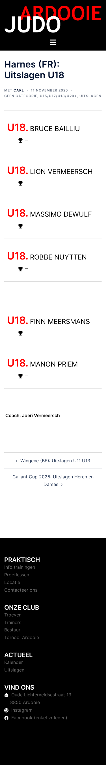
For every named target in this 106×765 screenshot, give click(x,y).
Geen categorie (20, 96)
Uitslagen (90, 96)
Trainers (12, 622)
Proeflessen (16, 574)
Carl (19, 90)
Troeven (12, 615)
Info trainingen (19, 567)
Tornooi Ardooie (21, 637)
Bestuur (12, 630)
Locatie (12, 582)
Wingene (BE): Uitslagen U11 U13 (55, 460)
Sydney (73, 755)
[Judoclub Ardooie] (53, 18)
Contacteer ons (20, 590)
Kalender (13, 662)
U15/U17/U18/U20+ (58, 96)
